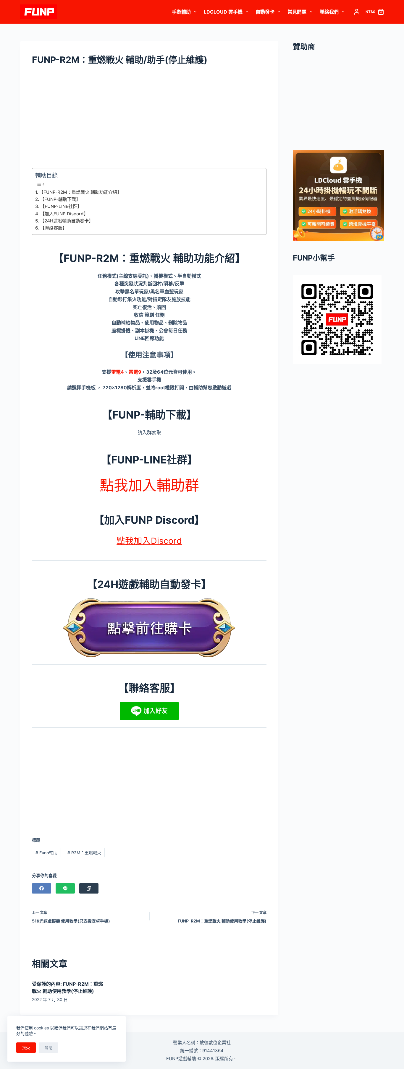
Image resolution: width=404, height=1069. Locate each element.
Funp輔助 (46, 852)
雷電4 (117, 372)
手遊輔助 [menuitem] (181, 12)
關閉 (48, 1047)
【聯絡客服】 (53, 228)
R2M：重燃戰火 (84, 852)
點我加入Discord (149, 541)
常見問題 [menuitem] (296, 12)
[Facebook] (41, 888)
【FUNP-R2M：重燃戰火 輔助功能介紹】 (80, 192)
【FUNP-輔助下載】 (60, 199)
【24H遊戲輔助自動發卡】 (66, 221)
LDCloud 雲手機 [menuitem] (223, 12)
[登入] (357, 12)
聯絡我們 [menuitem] (329, 12)
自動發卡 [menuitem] (265, 12)
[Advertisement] (149, 119)
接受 (26, 1047)
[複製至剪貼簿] (88, 888)
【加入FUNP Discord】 (64, 214)
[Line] (65, 888)
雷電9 (135, 372)
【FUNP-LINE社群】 (61, 206)
